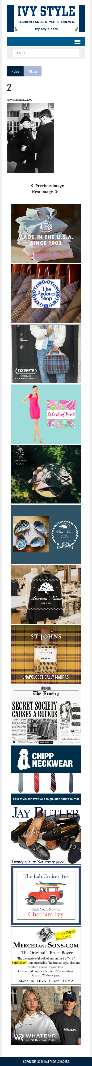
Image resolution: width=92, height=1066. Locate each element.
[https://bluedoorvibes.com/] (46, 560)
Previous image (49, 185)
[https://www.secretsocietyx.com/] (46, 741)
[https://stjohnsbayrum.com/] (46, 680)
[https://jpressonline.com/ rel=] (46, 259)
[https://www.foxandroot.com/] (46, 500)
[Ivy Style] (46, 18)
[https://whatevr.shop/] (46, 1041)
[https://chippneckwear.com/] (46, 801)
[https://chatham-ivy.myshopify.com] (46, 921)
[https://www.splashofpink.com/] (46, 440)
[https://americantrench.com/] (46, 620)
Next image (42, 191)
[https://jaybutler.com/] (46, 861)
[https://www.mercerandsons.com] (46, 981)
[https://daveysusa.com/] (46, 380)
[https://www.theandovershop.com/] (46, 320)
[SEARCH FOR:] (46, 52)
